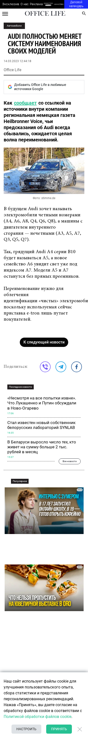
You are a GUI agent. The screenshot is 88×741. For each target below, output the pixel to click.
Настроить (26, 729)
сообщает (25, 103)
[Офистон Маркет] (48, 4)
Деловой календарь (76, 4)
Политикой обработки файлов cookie (37, 716)
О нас (25, 4)
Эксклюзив (10, 4)
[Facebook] (76, 367)
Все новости (70, 461)
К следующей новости (44, 342)
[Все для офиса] (59, 4)
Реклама (36, 4)
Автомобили (14, 25)
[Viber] (45, 367)
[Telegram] (61, 367)
